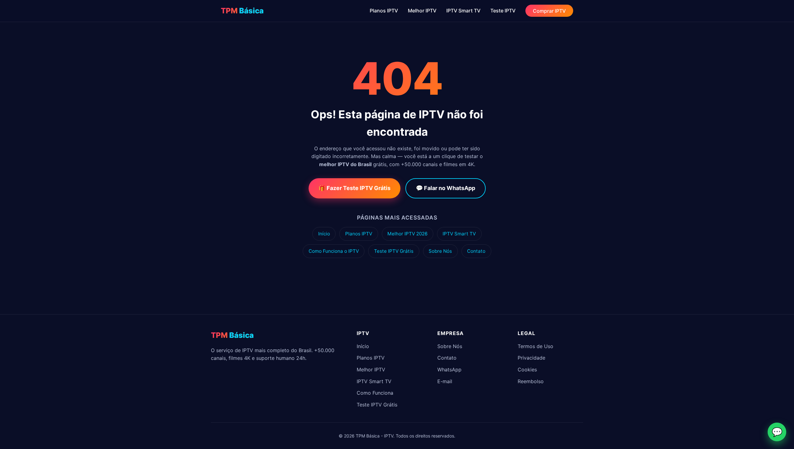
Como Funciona (375, 393)
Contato (476, 251)
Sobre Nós (440, 251)
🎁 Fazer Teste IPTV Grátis (354, 188)
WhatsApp (449, 369)
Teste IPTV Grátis (393, 251)
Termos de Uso (535, 346)
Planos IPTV (384, 10)
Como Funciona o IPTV (334, 251)
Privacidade (531, 358)
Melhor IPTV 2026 (407, 234)
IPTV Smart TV (463, 10)
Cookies (527, 369)
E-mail (444, 381)
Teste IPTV (502, 10)
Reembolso (531, 381)
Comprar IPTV (549, 10)
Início (324, 234)
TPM (242, 10)
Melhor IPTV (422, 10)
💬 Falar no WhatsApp (445, 188)
